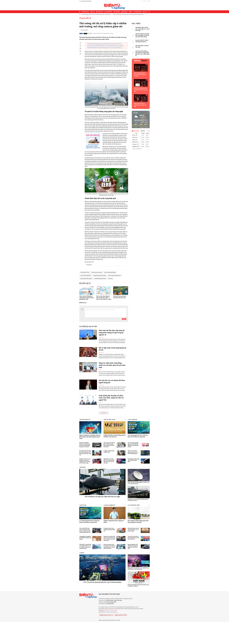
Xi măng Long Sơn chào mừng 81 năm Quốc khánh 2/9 (109, 530)
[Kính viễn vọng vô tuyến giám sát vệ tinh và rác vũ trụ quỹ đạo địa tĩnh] (139, 475)
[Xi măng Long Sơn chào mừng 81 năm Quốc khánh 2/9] (121, 530)
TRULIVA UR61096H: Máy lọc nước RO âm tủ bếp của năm (140, 89)
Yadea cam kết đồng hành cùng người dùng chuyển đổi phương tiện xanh (86, 297)
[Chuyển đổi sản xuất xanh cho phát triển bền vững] (120, 290)
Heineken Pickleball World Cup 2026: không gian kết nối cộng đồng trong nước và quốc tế (84, 444)
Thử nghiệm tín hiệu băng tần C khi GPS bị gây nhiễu (133, 460)
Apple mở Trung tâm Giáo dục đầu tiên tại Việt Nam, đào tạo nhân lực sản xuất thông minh (109, 538)
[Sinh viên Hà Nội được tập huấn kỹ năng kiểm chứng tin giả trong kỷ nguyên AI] (88, 335)
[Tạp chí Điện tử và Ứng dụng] (114, 6)
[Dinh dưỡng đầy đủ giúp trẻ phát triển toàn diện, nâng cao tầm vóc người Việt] (88, 400)
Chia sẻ (81, 33)
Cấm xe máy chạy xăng (97, 272)
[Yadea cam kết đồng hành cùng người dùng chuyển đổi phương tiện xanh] (86, 290)
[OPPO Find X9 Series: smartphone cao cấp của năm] (141, 98)
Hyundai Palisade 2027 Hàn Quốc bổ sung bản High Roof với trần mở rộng (133, 546)
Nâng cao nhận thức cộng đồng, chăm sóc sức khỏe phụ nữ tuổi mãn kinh (112, 365)
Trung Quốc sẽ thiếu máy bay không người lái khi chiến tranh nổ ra (138, 500)
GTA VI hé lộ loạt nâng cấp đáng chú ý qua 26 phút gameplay (102, 582)
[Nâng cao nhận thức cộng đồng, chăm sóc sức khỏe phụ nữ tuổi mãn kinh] (88, 367)
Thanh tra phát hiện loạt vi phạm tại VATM (124, 14)
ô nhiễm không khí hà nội (100, 278)
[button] (149, 130)
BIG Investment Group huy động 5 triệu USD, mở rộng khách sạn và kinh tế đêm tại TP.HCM (109, 546)
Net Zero (110, 278)
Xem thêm (103, 412)
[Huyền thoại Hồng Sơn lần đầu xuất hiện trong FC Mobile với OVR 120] (139, 577)
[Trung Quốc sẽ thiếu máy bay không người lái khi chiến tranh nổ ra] (139, 492)
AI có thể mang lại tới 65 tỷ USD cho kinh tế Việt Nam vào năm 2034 (138, 436)
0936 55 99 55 (114, 610)
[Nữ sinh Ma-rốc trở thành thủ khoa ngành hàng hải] (88, 385)
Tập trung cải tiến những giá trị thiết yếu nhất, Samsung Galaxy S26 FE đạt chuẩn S (109, 444)
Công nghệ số (116, 11)
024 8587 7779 (107, 610)
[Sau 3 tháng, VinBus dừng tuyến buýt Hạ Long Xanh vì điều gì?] (139, 513)
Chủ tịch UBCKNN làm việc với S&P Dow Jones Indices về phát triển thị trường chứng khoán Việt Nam (85, 530)
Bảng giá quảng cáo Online (121, 615)
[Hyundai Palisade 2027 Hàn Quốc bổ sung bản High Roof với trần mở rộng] (145, 546)
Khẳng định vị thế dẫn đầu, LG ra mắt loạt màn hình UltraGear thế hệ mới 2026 (109, 460)
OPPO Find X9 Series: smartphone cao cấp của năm (140, 105)
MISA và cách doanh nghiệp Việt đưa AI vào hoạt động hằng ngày (133, 452)
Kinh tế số (92, 11)
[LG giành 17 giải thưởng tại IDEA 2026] (121, 452)
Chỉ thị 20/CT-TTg (89, 262)
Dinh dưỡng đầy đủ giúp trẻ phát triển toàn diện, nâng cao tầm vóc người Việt (111, 398)
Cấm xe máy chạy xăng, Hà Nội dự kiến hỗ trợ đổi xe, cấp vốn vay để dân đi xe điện (103, 297)
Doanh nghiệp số (108, 11)
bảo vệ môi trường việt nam (115, 275)
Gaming (130, 11)
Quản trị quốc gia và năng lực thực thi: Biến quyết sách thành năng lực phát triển (90, 436)
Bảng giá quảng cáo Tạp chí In (106, 615)
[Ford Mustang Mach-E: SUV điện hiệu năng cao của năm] (141, 68)
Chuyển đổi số (124, 11)
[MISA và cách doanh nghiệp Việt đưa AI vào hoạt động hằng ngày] (145, 452)
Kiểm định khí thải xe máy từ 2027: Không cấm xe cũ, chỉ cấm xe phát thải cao (104, 47)
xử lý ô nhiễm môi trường (109, 272)
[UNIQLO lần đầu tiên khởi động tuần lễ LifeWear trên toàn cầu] (115, 427)
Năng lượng (101, 352)
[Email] (89, 33)
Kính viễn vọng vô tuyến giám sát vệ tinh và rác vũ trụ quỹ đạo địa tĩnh (138, 483)
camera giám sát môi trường (99, 275)
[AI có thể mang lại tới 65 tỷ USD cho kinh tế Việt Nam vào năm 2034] (139, 427)
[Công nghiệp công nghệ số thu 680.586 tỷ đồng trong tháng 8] (96, 538)
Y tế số (100, 369)
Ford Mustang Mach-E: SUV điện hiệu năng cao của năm (140, 74)
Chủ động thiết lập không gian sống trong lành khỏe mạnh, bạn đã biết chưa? (104, 43)
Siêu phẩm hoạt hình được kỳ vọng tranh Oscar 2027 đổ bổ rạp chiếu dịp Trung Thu (85, 452)
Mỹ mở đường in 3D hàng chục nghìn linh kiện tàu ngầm (102, 496)
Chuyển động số (85, 11)
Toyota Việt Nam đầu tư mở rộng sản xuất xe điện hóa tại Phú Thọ (133, 538)
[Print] (91, 33)
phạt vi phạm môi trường (86, 278)
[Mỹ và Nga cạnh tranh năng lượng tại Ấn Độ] (88, 352)
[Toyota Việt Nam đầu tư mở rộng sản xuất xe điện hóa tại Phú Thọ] (145, 538)
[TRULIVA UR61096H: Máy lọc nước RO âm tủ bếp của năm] (141, 83)
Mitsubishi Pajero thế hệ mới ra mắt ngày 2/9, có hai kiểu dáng (142, 29)
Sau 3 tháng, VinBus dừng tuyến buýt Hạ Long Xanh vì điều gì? (138, 521)
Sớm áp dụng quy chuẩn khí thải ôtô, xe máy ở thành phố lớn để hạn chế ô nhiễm (105, 45)
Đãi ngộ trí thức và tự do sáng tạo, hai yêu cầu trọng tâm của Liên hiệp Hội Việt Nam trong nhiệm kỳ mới (84, 461)
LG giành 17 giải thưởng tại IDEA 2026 (109, 451)
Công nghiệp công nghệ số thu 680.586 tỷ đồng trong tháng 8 (85, 538)
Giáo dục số (101, 337)
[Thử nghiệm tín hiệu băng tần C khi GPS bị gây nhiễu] (145, 461)
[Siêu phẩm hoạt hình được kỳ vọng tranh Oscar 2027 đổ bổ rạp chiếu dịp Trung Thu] (96, 452)
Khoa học (145, 11)
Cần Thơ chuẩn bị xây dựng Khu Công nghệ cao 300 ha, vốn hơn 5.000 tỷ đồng (142, 35)
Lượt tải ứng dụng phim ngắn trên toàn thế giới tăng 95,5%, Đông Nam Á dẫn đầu (133, 444)
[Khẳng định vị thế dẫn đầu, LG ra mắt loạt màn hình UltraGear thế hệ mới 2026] (121, 461)
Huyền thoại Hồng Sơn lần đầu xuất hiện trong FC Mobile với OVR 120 (138, 585)
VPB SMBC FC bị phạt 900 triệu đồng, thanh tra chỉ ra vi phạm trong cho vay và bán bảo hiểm (85, 546)
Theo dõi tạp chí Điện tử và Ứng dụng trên (100, 33)
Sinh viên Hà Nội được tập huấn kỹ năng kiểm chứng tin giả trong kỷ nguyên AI (112, 332)
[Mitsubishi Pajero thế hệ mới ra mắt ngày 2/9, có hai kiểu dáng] (145, 530)
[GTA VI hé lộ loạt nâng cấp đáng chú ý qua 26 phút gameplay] (102, 567)
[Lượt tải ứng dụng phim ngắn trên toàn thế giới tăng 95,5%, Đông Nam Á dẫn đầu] (145, 444)
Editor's (140, 60)
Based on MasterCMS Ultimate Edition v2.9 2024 (109, 620)
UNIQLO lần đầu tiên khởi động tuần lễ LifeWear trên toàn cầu (114, 436)
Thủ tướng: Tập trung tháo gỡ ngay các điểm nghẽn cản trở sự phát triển (93, 146)
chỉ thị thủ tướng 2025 (86, 275)
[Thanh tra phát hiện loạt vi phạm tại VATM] (115, 513)
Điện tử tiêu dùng (99, 11)
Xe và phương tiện (137, 11)
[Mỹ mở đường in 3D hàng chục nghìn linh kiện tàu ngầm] (102, 482)
